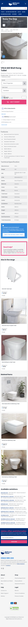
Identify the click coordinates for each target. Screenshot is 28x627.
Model (3, 80)
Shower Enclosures (6, 14)
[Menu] (2, 3)
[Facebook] (1, 568)
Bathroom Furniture (11, 12)
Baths (19, 12)
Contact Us (4, 590)
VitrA (25, 75)
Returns (17, 590)
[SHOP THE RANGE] (4, 25)
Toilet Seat (5, 87)
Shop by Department (20, 578)
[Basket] (25, 3)
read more (3, 114)
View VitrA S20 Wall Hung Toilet (13, 235)
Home (2, 29)
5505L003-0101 (4, 504)
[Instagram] (3, 568)
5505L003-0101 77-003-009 (7, 511)
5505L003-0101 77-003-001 (7, 507)
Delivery (3, 596)
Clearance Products (20, 583)
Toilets (3, 12)
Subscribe (14, 541)
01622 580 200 (20, 252)
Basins (23, 12)
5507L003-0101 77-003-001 (7, 496)
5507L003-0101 (4, 492)
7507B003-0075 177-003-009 (8, 522)
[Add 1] (25, 97)
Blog (2, 583)
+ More (19, 14)
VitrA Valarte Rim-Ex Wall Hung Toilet (11, 403)
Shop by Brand (18, 581)
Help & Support (21, 563)
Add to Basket (15, 102)
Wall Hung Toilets (14, 29)
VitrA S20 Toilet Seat (7, 289)
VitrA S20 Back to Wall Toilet (8, 362)
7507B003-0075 (5, 515)
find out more (4, 124)
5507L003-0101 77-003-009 (7, 500)
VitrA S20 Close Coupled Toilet (9, 325)
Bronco (20, 618)
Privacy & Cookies (19, 596)
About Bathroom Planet (7, 581)
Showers (14, 14)
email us (8, 565)
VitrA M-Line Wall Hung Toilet (9, 440)
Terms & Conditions (20, 593)
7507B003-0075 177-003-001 (8, 519)
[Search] (25, 8)
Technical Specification (7, 111)
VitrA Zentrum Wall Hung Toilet (9, 477)
